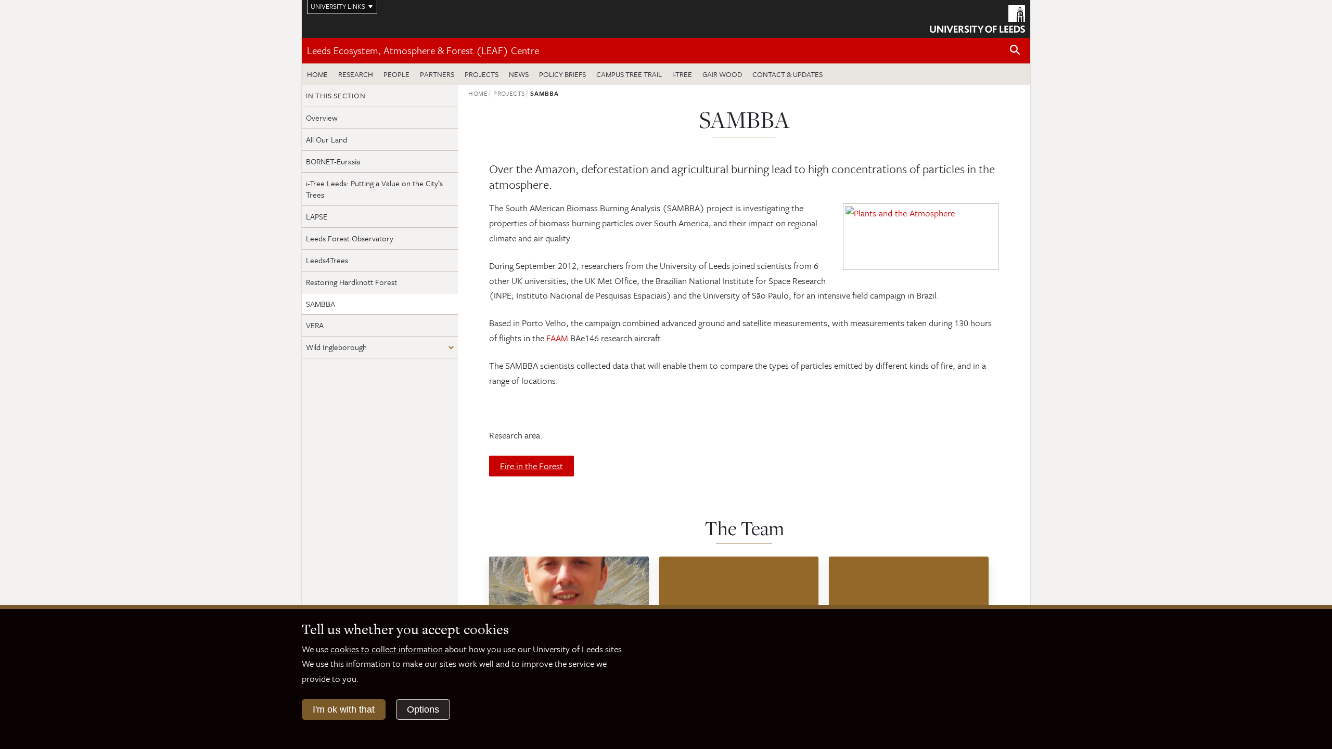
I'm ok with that (344, 709)
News (519, 74)
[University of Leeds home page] (977, 17)
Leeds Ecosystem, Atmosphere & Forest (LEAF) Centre (423, 50)
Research (355, 74)
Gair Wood (722, 74)
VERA (315, 325)
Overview (322, 117)
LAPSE (316, 216)
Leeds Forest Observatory (349, 238)
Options (423, 709)
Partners (437, 74)
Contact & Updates (787, 74)
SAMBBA (320, 303)
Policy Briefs (562, 74)
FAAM (557, 337)
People (396, 74)
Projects (481, 74)
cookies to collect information (386, 648)
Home (317, 74)
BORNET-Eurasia (333, 161)
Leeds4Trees (327, 260)
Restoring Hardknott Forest (351, 282)
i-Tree (682, 74)
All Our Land (326, 139)
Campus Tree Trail (629, 74)
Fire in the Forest (531, 465)
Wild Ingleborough (336, 347)
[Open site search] (1015, 50)
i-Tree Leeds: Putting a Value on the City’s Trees (374, 189)
